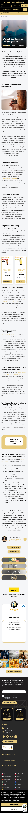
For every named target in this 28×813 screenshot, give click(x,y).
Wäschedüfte (6, 45)
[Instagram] (7, 736)
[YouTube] (11, 736)
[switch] (24, 811)
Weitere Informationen (13, 800)
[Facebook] (3, 736)
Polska (18, 776)
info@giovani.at (9, 728)
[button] (25, 621)
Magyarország (7, 776)
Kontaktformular (9, 741)
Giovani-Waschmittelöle (8, 335)
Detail (20, 281)
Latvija (18, 790)
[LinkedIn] (25, 539)
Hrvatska (19, 782)
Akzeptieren (14, 809)
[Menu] (2, 5)
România (6, 782)
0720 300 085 (8, 731)
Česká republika (20, 773)
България (6, 787)
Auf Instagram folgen (15, 671)
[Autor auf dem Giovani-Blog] (4, 539)
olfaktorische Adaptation (10, 178)
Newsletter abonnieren (9, 702)
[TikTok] (15, 736)
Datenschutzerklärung (13, 697)
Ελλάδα (18, 787)
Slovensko (6, 773)
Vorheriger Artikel (14, 547)
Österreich (19, 779)
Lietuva (6, 790)
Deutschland (7, 779)
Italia (5, 784)
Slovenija (19, 784)
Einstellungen (14, 804)
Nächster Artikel (13, 551)
